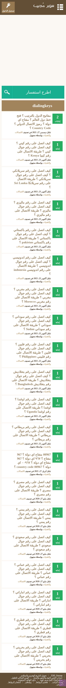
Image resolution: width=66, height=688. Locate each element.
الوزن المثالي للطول (20, 678)
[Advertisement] (33, 49)
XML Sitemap (56, 675)
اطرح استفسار (38, 92)
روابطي (28, 682)
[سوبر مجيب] (43, 6)
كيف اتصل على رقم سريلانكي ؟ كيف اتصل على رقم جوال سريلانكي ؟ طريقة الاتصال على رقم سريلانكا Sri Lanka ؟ (32, 179)
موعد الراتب (57, 682)
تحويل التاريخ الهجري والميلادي (34, 675)
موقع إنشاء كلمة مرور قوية (51, 680)
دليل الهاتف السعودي (27, 680)
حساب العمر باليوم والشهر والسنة (48, 678)
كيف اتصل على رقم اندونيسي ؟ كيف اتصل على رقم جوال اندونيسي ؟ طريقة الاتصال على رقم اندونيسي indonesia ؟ (32, 266)
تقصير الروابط (42, 682)
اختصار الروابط (14, 682)
